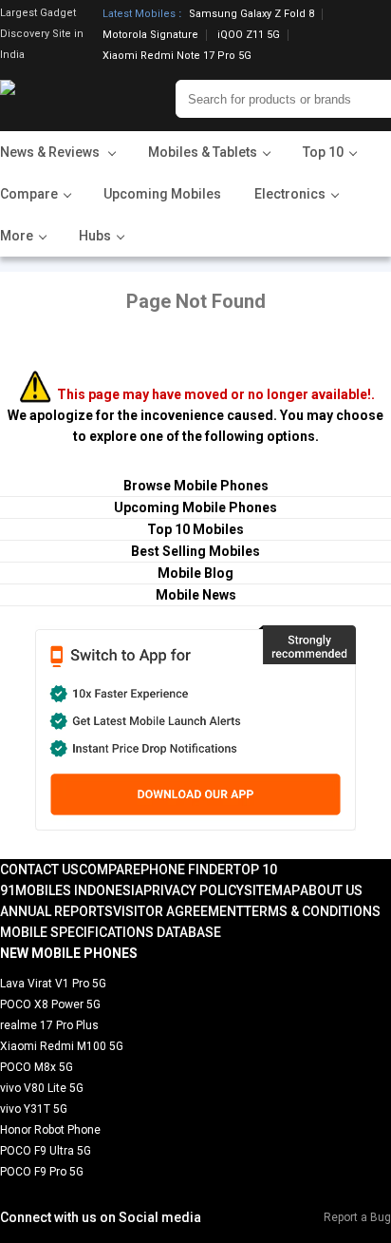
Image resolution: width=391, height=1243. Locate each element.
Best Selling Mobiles (195, 551)
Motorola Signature (150, 35)
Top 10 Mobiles (195, 529)
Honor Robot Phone (50, 1130)
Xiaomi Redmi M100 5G (61, 1046)
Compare (109, 869)
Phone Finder (186, 869)
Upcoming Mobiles (162, 193)
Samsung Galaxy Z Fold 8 (251, 14)
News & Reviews (51, 152)
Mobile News (196, 594)
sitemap (272, 890)
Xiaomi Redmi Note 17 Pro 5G (176, 55)
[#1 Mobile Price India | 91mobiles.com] (59, 99)
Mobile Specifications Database (110, 932)
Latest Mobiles (139, 14)
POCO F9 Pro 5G (42, 1171)
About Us (331, 890)
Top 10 (255, 869)
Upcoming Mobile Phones (195, 507)
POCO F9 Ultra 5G (45, 1150)
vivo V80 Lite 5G (42, 1088)
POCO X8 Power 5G (50, 1004)
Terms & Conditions (312, 911)
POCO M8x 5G (36, 1067)
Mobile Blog (195, 573)
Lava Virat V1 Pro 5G (53, 983)
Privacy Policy (193, 890)
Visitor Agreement (178, 911)
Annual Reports (56, 911)
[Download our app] (195, 728)
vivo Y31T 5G (33, 1109)
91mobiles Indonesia (71, 890)
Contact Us (39, 869)
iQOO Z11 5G (248, 35)
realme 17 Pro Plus (49, 1025)
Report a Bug (357, 1217)
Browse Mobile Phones (196, 485)
